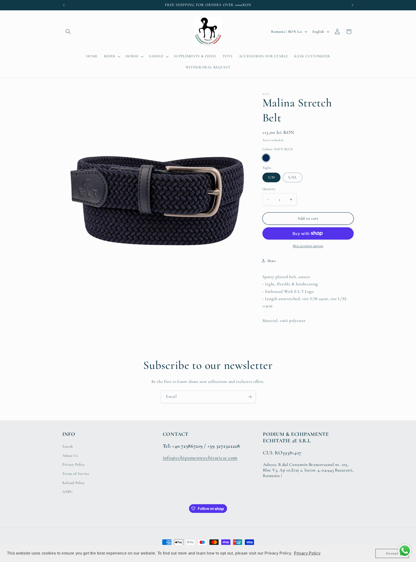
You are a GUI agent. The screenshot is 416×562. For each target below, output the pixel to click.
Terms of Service (75, 473)
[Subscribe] (249, 397)
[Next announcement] (352, 5)
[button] (68, 31)
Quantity (269, 189)
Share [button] (271, 260)
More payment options (308, 246)
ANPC (67, 492)
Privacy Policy (73, 464)
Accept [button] (392, 553)
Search (67, 446)
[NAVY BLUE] (266, 158)
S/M (271, 177)
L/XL (292, 177)
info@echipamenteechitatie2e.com (200, 458)
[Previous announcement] (63, 5)
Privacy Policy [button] (307, 553)
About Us (70, 455)
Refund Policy (73, 483)
